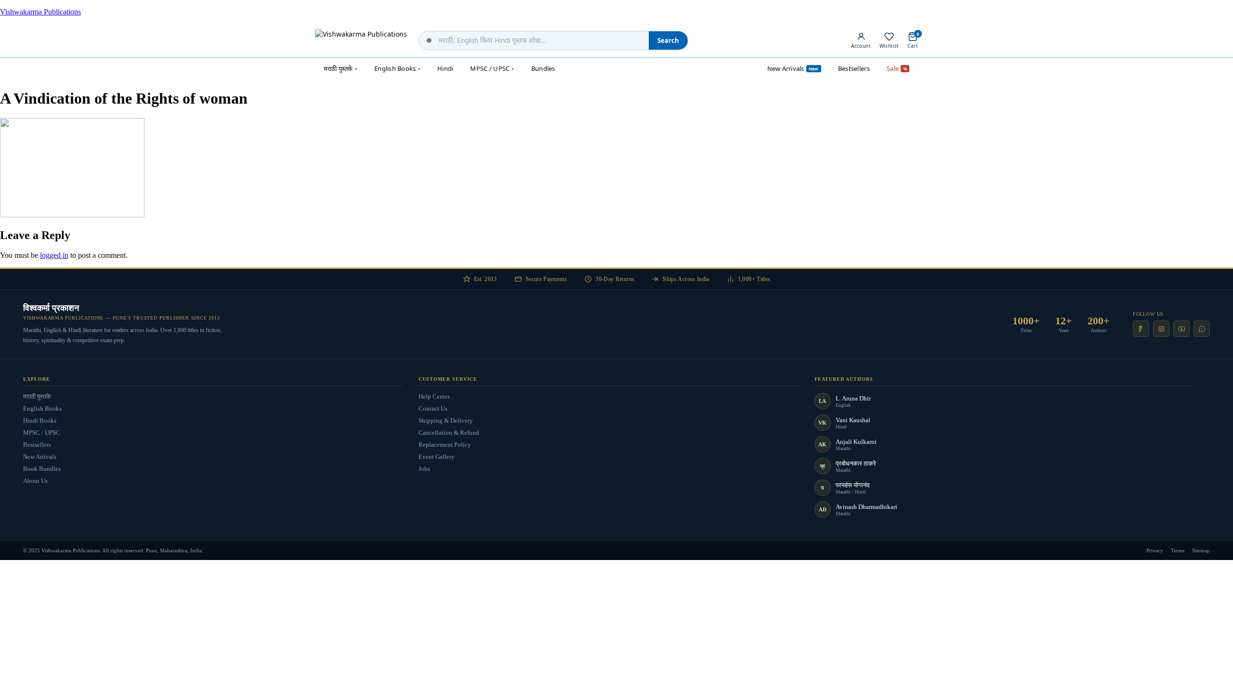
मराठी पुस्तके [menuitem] (340, 68)
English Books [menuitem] (397, 68)
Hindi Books (39, 420)
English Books (42, 408)
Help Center (434, 396)
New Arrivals (39, 456)
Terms (1177, 550)
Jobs (424, 468)
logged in (54, 255)
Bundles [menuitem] (543, 68)
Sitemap (1201, 550)
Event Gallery (437, 456)
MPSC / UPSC (41, 432)
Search (668, 40)
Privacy (1154, 550)
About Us (35, 480)
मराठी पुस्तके (37, 396)
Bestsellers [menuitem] (854, 68)
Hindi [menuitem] (445, 68)
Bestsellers (37, 444)
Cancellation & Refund (449, 432)
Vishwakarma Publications (40, 12)
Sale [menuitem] (897, 68)
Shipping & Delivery (446, 420)
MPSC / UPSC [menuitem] (492, 68)
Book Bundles (42, 468)
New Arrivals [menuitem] (793, 68)
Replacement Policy (445, 444)
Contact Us (433, 408)
